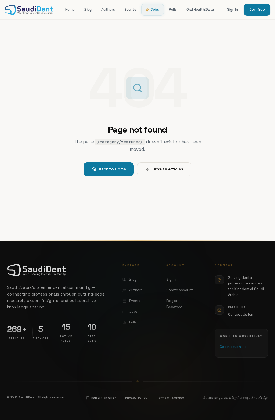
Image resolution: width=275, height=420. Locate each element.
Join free (257, 9)
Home (70, 9)
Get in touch (230, 346)
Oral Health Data (200, 9)
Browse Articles (167, 169)
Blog (88, 9)
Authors (108, 9)
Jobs (155, 9)
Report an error (103, 398)
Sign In (232, 9)
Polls (173, 9)
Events (130, 9)
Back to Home (112, 169)
